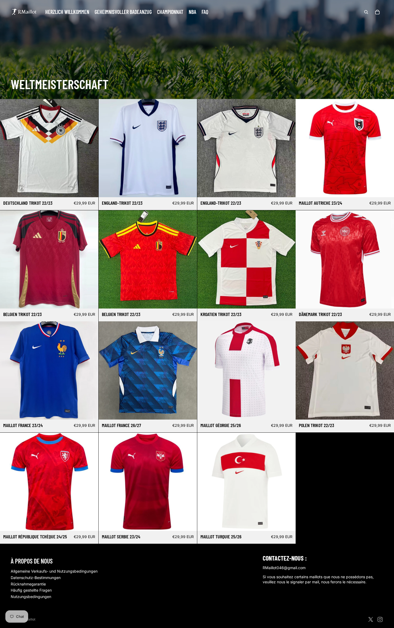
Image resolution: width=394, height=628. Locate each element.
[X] (370, 619)
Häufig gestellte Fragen (31, 590)
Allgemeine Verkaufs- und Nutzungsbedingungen (54, 571)
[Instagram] (380, 619)
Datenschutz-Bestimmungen (36, 577)
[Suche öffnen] (366, 12)
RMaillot (29, 619)
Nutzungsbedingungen (31, 596)
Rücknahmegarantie (28, 584)
